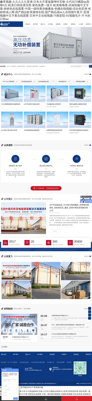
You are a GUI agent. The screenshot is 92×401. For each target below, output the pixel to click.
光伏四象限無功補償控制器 (32, 66)
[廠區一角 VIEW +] (16, 271)
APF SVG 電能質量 (11, 66)
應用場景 (69, 362)
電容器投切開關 (60, 362)
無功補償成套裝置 (21, 66)
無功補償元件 (42, 66)
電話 (46, 399)
